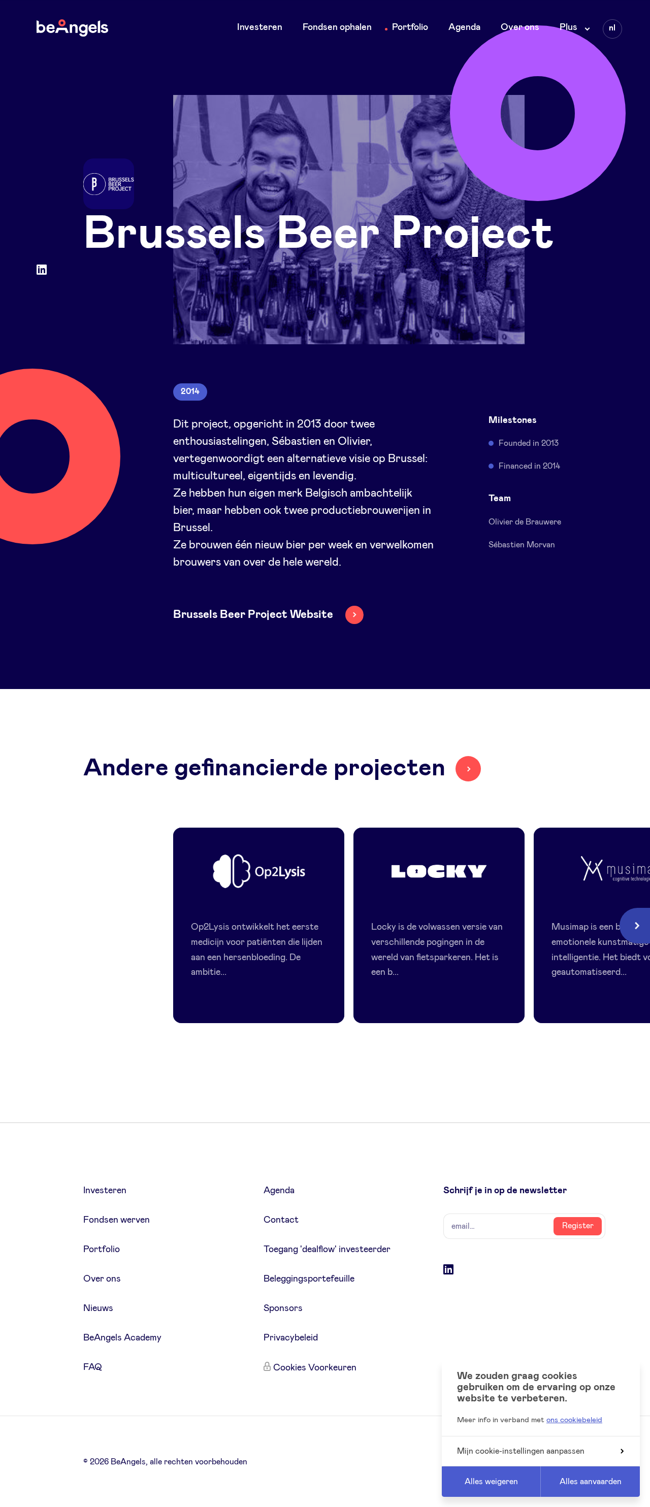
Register (578, 1226)
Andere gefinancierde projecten (264, 768)
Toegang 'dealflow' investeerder (327, 1249)
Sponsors (283, 1308)
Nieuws (98, 1308)
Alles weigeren (491, 1482)
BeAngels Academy (122, 1337)
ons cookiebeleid (574, 1420)
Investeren (259, 27)
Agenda (464, 27)
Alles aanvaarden (591, 1482)
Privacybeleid (291, 1337)
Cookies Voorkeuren (314, 1367)
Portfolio (410, 27)
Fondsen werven (116, 1220)
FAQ (92, 1367)
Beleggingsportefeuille (309, 1279)
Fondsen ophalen (337, 27)
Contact (281, 1220)
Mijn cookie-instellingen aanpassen (520, 1451)
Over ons (520, 27)
